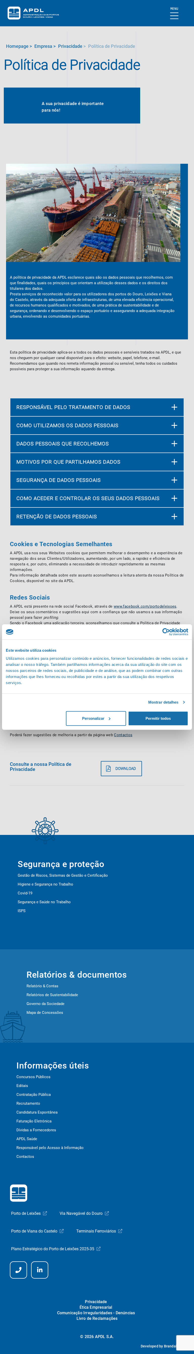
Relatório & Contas (42, 986)
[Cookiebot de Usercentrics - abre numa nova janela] (166, 632)
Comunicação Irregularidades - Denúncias (96, 1312)
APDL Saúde (26, 1139)
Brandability (174, 1346)
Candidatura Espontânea (37, 1112)
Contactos (123, 735)
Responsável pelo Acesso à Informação (50, 1147)
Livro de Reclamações (97, 1318)
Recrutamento (28, 1103)
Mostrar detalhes (163, 702)
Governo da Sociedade (45, 1003)
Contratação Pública (33, 1094)
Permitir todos (158, 718)
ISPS (22, 911)
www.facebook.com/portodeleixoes (145, 606)
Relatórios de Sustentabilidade (52, 995)
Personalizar (93, 718)
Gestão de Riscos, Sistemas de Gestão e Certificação (63, 875)
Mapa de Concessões (45, 1012)
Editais (22, 1085)
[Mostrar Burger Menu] (174, 13)
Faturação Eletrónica (34, 1121)
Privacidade (96, 1301)
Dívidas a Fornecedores (36, 1130)
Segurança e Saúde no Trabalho (44, 902)
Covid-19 (25, 893)
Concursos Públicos (33, 1077)
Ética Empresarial (96, 1307)
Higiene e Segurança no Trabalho (45, 884)
